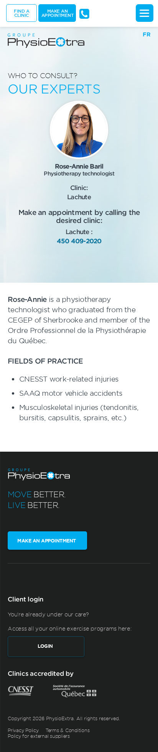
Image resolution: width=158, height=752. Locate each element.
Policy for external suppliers (39, 736)
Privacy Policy (23, 730)
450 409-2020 (79, 240)
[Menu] (144, 13)
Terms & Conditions (68, 730)
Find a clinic (21, 13)
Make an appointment (57, 13)
